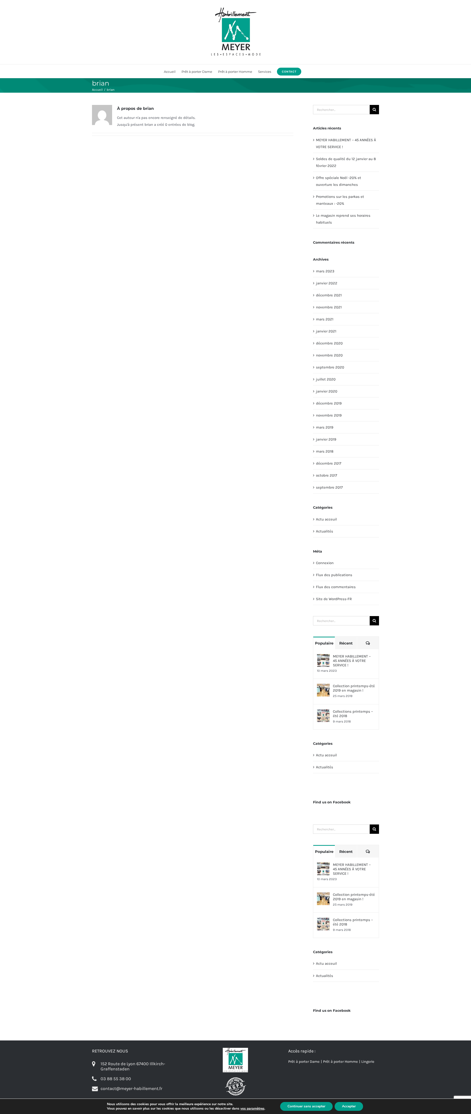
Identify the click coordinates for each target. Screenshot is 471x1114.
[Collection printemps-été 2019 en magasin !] (323, 687)
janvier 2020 (326, 391)
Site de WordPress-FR (334, 599)
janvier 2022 (326, 283)
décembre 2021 (329, 295)
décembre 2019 (329, 403)
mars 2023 (325, 271)
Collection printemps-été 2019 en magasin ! (354, 688)
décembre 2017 (328, 463)
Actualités (324, 531)
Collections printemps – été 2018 (353, 713)
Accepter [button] (349, 1106)
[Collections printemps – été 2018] (323, 712)
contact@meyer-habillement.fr (131, 1088)
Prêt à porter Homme (340, 1061)
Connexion (325, 563)
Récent (346, 643)
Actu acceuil (326, 519)
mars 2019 (324, 427)
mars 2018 (324, 451)
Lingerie (367, 1061)
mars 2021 (324, 319)
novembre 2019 (329, 415)
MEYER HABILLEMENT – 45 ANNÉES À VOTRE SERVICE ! (352, 660)
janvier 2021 (326, 331)
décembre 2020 (329, 343)
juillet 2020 (326, 379)
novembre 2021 (329, 307)
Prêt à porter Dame (304, 1061)
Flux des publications (334, 575)
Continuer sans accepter (306, 1106)
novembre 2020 (329, 355)
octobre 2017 (326, 475)
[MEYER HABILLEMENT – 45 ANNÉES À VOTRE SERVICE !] (323, 657)
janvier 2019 (326, 439)
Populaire (324, 643)
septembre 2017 (329, 487)
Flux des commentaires (336, 587)
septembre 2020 (330, 367)
